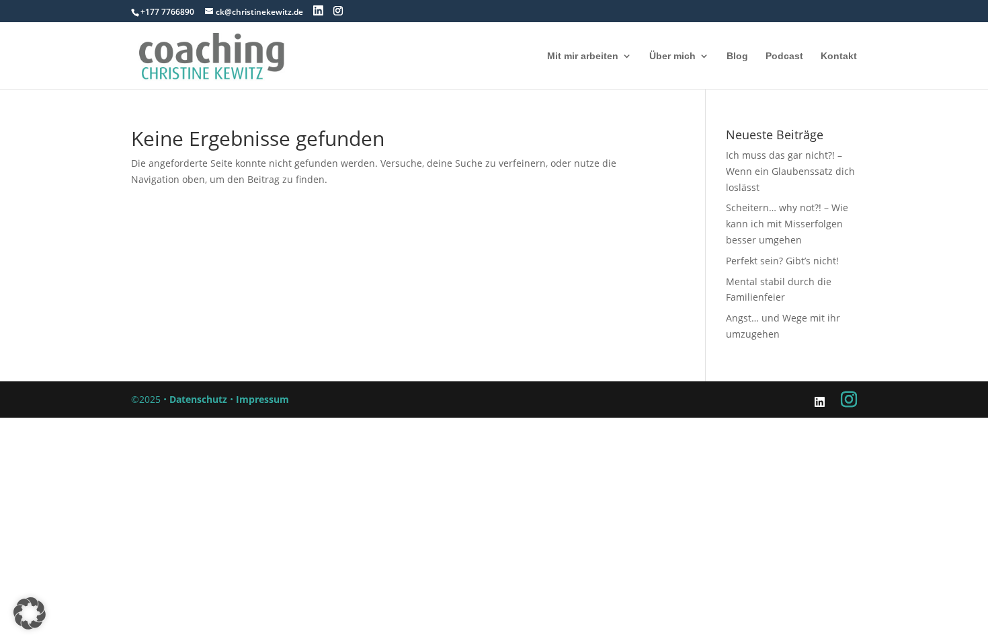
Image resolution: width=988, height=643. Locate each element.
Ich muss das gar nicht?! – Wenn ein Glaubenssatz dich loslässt (790, 171)
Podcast (784, 56)
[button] (29, 613)
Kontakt (839, 56)
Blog (737, 56)
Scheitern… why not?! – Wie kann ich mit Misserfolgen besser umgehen (787, 223)
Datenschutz (198, 399)
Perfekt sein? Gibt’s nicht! (782, 260)
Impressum (262, 399)
